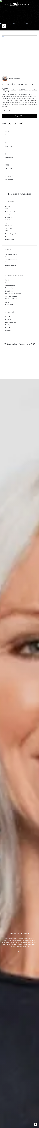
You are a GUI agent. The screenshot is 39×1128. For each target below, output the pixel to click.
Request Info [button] (19, 116)
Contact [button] (19, 951)
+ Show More (7, 110)
